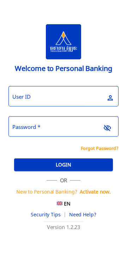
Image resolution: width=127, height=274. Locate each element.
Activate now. (95, 191)
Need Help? (82, 214)
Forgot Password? (100, 148)
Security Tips (46, 214)
